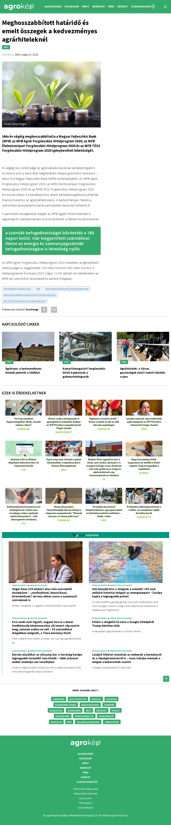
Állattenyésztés (78, 699)
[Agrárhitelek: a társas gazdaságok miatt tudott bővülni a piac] (143, 347)
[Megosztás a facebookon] (43, 310)
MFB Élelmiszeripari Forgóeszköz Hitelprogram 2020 (30, 295)
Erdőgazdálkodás (90, 704)
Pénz (69, 722)
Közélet (116, 710)
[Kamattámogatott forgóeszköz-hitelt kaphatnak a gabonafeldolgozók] (85, 347)
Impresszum (85, 798)
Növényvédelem (106, 716)
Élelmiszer (111, 699)
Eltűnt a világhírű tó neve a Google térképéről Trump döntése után (123, 623)
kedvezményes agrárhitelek (17, 288)
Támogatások (112, 722)
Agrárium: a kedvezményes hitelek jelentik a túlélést (23, 370)
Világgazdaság (140, 6)
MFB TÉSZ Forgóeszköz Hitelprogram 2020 (24, 301)
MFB (38, 288)
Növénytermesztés (84, 716)
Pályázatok (56, 722)
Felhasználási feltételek (86, 793)
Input (88, 710)
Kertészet (101, 710)
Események (109, 704)
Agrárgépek (58, 699)
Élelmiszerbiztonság (65, 704)
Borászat (99, 6)
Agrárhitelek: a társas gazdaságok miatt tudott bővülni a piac (142, 372)
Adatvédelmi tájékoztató (85, 788)
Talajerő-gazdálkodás (88, 722)
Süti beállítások (85, 807)
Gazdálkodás (74, 710)
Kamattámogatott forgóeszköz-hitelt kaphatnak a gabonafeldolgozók (84, 372)
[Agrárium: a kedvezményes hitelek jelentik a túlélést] (28, 347)
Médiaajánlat (85, 802)
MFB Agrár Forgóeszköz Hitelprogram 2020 (66, 288)
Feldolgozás (55, 710)
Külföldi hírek (63, 716)
